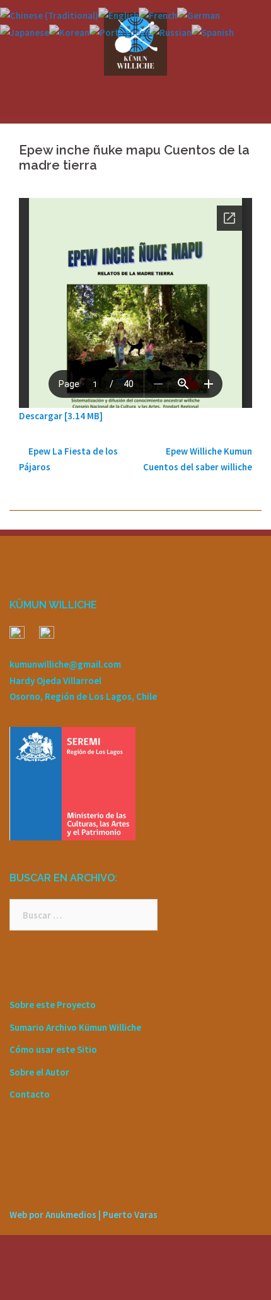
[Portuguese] (119, 31)
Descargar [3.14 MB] (61, 416)
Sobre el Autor (39, 1072)
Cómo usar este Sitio (53, 1049)
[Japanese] (24, 31)
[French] (158, 14)
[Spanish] (213, 31)
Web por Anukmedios (52, 1215)
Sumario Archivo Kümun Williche (75, 1027)
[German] (198, 14)
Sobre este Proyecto (52, 1005)
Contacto (29, 1094)
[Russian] (170, 31)
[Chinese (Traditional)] (49, 14)
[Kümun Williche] (135, 43)
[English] (118, 14)
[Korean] (69, 31)
